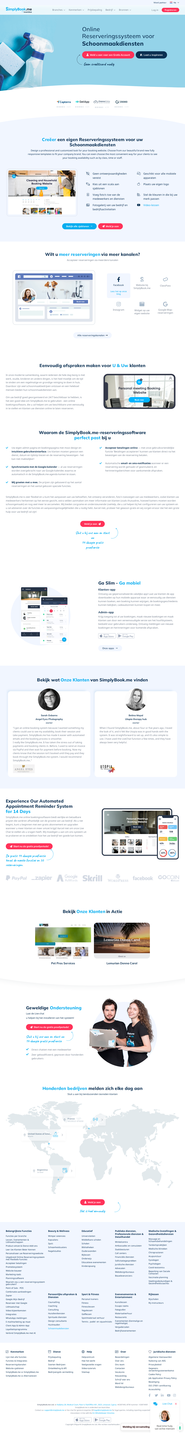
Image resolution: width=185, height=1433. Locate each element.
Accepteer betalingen (16, 1263)
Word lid (119, 1383)
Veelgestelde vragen (91, 1364)
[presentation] (67, 1147)
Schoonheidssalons (57, 1247)
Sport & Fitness (90, 1294)
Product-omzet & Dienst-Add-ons (22, 1245)
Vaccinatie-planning (158, 1277)
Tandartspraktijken (158, 1245)
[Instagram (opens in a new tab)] (176, 1395)
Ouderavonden (89, 1251)
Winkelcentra (121, 1242)
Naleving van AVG (157, 1360)
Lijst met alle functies (16, 1357)
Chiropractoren (156, 1252)
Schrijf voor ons (122, 1379)
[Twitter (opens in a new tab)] (158, 1395)
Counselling (54, 1302)
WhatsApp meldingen (16, 1318)
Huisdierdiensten (56, 1313)
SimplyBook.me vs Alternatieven (21, 1375)
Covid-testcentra (156, 1267)
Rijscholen (154, 1299)
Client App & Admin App (17, 1325)
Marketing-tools (13, 1274)
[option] (54, 297)
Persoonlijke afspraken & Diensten (62, 1296)
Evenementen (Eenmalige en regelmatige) (129, 1322)
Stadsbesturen (122, 1249)
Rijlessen (154, 1294)
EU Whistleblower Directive (103, 1413)
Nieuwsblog (121, 1375)
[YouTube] (170, 1395)
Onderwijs (87, 1258)
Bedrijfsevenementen (125, 1330)
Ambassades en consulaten (128, 1245)
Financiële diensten (124, 1257)
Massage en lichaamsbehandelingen (160, 1240)
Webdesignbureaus (124, 1272)
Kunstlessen (121, 1302)
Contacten (120, 1368)
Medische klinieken (158, 1248)
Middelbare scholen (91, 1239)
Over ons (119, 1360)
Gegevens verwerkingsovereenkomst (161, 1369)
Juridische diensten (124, 1264)
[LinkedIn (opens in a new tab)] (164, 1395)
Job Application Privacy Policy (163, 1378)
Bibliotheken (88, 1247)
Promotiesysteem (14, 1266)
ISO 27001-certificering (160, 1385)
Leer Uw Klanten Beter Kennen (21, 1249)
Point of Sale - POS (15, 1288)
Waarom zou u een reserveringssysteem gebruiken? (25, 1283)
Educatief (87, 1231)
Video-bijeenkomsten (16, 1310)
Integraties (11, 1314)
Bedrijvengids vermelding (60, 1372)
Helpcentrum (88, 1357)
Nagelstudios (54, 1251)
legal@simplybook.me (103, 1410)
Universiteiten (88, 1236)
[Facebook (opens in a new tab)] (152, 1395)
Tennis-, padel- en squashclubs (97, 1321)
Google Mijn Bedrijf (15, 1299)
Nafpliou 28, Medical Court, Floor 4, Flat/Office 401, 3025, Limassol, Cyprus (86, 1404)
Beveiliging (154, 1381)
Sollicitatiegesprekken (125, 1260)
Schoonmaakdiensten (58, 1328)
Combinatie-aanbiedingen (18, 1291)
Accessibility (154, 1389)
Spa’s (50, 1243)
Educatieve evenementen (94, 1262)
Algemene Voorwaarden (160, 1357)
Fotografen (120, 1309)
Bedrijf (51, 1360)
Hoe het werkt (88, 1360)
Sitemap (86, 1372)
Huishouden (54, 1324)
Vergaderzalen (122, 1327)
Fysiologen (154, 1260)
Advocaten (120, 1268)
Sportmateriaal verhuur (93, 1317)
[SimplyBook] (19, 10)
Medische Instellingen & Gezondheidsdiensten (162, 1233)
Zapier (9, 1295)
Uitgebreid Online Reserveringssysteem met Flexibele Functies (25, 1258)
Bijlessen (86, 1254)
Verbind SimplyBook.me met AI (21, 1333)
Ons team (119, 1364)
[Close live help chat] (176, 1404)
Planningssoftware (15, 1278)
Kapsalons (53, 1239)
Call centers (120, 1253)
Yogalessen (87, 1310)
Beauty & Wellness (58, 1231)
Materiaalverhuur (123, 1313)
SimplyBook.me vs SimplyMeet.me (22, 1372)
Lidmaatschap (12, 1306)
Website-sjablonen (15, 1368)
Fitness (85, 1302)
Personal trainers (90, 1299)
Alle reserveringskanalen (91, 335)
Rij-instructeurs (156, 1302)
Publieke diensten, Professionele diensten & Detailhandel (129, 1234)
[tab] (118, 286)
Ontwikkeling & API (57, 1368)
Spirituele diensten (57, 1317)
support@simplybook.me (54, 1410)
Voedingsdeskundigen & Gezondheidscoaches (160, 1282)
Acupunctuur (155, 1256)
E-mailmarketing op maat (18, 1321)
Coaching (52, 1305)
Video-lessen (151, 205)
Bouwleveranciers (123, 1275)
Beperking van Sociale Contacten (159, 1272)
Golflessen (87, 1314)
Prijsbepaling (95, 9)
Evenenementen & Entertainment (125, 1296)
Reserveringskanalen (16, 1364)
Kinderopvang (88, 1266)
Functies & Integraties (16, 1360)
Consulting (53, 1309)
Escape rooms (121, 1305)
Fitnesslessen (88, 1306)
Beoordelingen (122, 1357)
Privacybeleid (155, 1364)
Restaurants (121, 1317)
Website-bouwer (14, 1270)
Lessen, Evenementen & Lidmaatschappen (17, 1240)
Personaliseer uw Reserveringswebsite (24, 1253)
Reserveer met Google (16, 1303)
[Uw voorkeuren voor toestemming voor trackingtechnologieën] (180, 1428)
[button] (58, 10)
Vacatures (120, 1372)
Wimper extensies (56, 1236)
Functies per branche (16, 1236)
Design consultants (57, 1321)
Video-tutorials (89, 1368)
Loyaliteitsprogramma (16, 1329)
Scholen (85, 1243)
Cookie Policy (155, 1374)
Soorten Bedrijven (56, 1364)
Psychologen (155, 1263)
